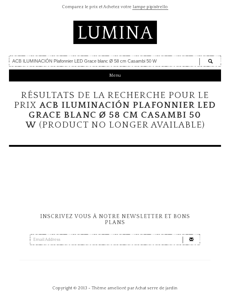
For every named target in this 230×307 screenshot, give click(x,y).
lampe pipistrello (150, 6)
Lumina (115, 33)
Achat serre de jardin (156, 288)
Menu (115, 77)
